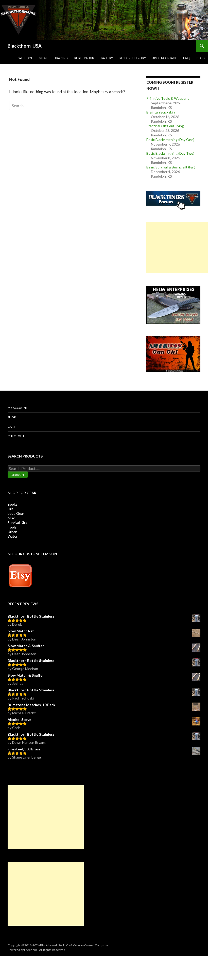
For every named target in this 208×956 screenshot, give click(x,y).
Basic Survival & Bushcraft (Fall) (170, 167)
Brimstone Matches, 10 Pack (31, 705)
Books (13, 504)
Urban (12, 532)
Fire (10, 509)
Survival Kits (17, 522)
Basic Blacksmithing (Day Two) (170, 153)
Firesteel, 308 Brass (24, 749)
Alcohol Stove (19, 719)
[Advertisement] (177, 247)
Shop (12, 417)
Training (61, 58)
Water (13, 536)
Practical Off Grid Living (165, 126)
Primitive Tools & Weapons (167, 98)
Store (43, 58)
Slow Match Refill (22, 631)
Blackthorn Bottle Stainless (31, 616)
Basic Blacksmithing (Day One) (170, 139)
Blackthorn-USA (25, 46)
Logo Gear (16, 513)
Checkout (16, 436)
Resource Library (132, 58)
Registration (84, 58)
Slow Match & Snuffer (26, 646)
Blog (201, 58)
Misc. (12, 518)
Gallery (107, 58)
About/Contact (164, 58)
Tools (12, 527)
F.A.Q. (186, 58)
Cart (11, 427)
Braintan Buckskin (160, 112)
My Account (18, 408)
